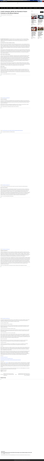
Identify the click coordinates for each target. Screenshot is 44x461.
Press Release (3, 451)
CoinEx (7, 362)
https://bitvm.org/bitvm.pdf (6, 97)
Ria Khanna (2, 453)
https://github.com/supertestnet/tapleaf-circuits (7, 358)
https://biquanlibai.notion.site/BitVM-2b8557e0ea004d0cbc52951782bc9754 (13, 130)
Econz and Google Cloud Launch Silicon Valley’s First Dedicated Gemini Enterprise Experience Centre (40, 21)
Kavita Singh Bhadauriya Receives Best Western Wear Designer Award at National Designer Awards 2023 (16, 452)
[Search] (42, 7)
